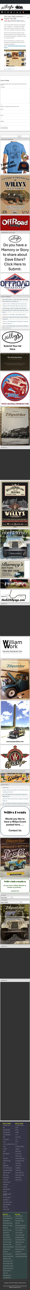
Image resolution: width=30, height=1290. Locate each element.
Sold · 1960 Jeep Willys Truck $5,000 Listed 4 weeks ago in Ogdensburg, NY (15, 795)
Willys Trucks (18, 1151)
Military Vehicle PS (7, 1270)
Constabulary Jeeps (19, 1160)
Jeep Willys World (7, 1277)
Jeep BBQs (17, 1168)
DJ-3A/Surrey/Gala (19, 1125)
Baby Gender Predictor (7, 299)
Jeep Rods (5, 1158)
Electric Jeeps (18, 1179)
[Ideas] (14, 12)
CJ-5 (16, 1134)
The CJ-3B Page (6, 1237)
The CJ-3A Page (18, 1232)
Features (18, 20)
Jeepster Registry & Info (8, 1256)
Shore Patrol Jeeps (19, 1172)
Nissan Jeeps (6, 1177)
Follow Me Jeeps (6, 1182)
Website (2, 121)
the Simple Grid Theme (22, 1285)
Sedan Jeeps (18, 1177)
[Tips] (20, 12)
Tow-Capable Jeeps (7, 1202)
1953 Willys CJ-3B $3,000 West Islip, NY (17, 314)
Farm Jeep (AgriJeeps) (20, 1227)
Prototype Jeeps (6, 1125)
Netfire (19, 1287)
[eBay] (5, 12)
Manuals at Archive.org (8, 1268)
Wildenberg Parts (7, 1275)
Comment (2, 87)
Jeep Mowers (6, 1199)
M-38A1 (17, 1132)
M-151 (4, 1163)
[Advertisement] (15, 464)
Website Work (6, 787)
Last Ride (5, 1187)
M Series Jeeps (18, 1218)
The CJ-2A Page (18, 1230)
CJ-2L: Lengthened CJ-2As (9, 1144)
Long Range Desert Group (21, 1256)
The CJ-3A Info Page (19, 1235)
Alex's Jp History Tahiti (8, 1263)
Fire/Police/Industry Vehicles (7, 1194)
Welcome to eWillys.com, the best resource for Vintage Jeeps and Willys (13, 7)
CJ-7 (16, 1144)
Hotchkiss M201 (6, 1132)
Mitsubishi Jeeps (6, 1172)
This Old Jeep (18, 1244)
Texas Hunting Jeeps (19, 1158)
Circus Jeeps (18, 1165)
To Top (28, 18)
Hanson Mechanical (7, 1254)
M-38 (4, 1151)
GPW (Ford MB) (6, 1129)
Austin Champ (6, 1209)
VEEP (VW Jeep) (6, 1160)
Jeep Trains (5, 1184)
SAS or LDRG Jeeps (7, 1168)
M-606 (16, 1129)
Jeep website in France (8, 1265)
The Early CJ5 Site (7, 1239)
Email (2, 115)
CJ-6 (16, 1139)
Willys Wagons (6, 1153)
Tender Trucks (18, 1156)
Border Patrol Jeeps (19, 1175)
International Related (7, 1170)
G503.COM (5, 1227)
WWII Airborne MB (7, 1258)
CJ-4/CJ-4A (5, 1179)
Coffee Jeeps (18, 1170)
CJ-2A (4, 1141)
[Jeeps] (8, 12)
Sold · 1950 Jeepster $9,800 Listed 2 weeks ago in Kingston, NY (16, 803)
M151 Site (17, 1223)
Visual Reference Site (20, 1239)
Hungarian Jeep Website (20, 1254)
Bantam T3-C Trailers (7, 1225)
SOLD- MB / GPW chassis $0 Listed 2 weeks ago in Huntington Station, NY (15, 799)
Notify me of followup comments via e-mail (9, 106)
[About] (2, 12)
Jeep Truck (5, 1273)
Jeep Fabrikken (6, 1235)
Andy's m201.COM (7, 1230)
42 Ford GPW (6, 1232)
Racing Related (6, 1189)
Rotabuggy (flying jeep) (20, 1225)
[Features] (11, 12)
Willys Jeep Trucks (7, 1244)
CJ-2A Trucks (18, 1153)
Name (2, 109)
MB (3, 1127)
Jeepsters (17, 1148)
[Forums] (17, 12)
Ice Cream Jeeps (6, 1197)
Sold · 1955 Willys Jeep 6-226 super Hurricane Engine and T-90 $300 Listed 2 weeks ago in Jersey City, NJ (15, 310)
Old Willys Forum (6, 1249)
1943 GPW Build (19, 1216)
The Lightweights (6, 1134)
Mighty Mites (5, 1165)
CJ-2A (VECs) (6, 1139)
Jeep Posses (18, 1163)
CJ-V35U (5, 1148)
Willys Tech (5, 1251)
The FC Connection (7, 1242)
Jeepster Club (18, 1251)
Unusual (5, 1191)
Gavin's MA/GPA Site (7, 1218)
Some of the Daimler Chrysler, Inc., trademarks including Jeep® (14, 1286)
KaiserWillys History (19, 1237)
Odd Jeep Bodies (7, 1204)
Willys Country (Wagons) (8, 1246)
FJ (3, 1156)
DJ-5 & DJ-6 (18, 1137)
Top (28, 1287)
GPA (4, 1137)
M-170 (16, 1141)
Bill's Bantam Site (7, 1216)
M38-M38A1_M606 (19, 1220)
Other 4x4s (5, 1207)
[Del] (23, 12)
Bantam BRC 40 (6, 1220)
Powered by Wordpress (7, 1285)
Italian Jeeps (6, 1175)
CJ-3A (4, 1146)
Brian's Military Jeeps (7, 1223)
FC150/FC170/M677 (19, 1146)
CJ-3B (16, 1127)
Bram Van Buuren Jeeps (20, 1246)
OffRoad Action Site (19, 1242)
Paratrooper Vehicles (19, 1249)
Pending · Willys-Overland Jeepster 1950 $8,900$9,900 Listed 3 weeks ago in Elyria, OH (16, 791)
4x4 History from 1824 (8, 1261)
